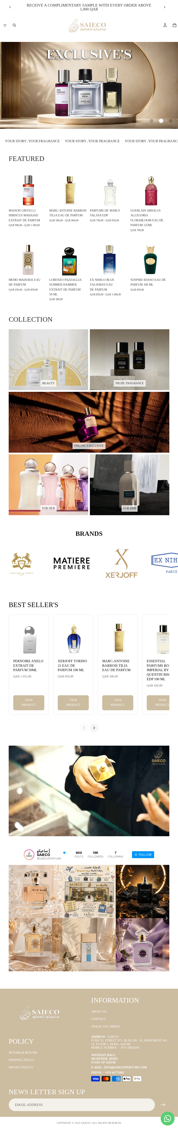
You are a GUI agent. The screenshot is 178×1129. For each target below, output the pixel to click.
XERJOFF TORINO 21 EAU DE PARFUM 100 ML (72, 665)
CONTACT (98, 1019)
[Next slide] (164, 7)
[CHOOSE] (41, 200)
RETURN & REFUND (23, 1052)
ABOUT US (98, 1011)
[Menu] (5, 25)
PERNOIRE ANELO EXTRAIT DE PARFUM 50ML (28, 665)
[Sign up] (163, 1105)
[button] (151, 121)
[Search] (14, 25)
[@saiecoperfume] (29, 854)
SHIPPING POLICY (22, 1060)
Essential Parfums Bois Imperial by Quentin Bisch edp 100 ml (160, 670)
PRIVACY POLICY (21, 1067)
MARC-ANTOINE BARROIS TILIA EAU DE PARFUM (116, 665)
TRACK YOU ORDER (105, 1026)
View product (29, 703)
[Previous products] (83, 727)
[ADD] (162, 200)
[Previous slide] (10, 7)
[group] (89, 85)
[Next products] (94, 727)
